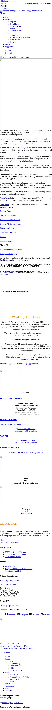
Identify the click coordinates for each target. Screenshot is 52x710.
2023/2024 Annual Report (15, 552)
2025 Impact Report (13, 557)
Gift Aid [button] (4, 435)
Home (7, 657)
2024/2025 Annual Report (15, 554)
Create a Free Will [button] (9, 447)
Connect (8, 690)
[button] (5, 8)
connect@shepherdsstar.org (9, 606)
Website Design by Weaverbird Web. (14, 646)
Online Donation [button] (8, 419)
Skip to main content (8, 1)
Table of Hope (16, 666)
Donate (13, 681)
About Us (14, 675)
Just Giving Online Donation (10, 581)
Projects (8, 659)
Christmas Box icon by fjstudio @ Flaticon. (17, 648)
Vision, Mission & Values (20, 677)
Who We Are (15, 679)
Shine (12, 668)
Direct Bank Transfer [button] (11, 398)
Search (3, 6)
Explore (13, 661)
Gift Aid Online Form (8, 584)
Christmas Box (16, 670)
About (7, 672)
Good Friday (15, 663)
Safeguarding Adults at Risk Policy (19, 569)
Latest (7, 684)
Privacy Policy (11, 566)
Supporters (9, 686)
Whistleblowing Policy (14, 571)
